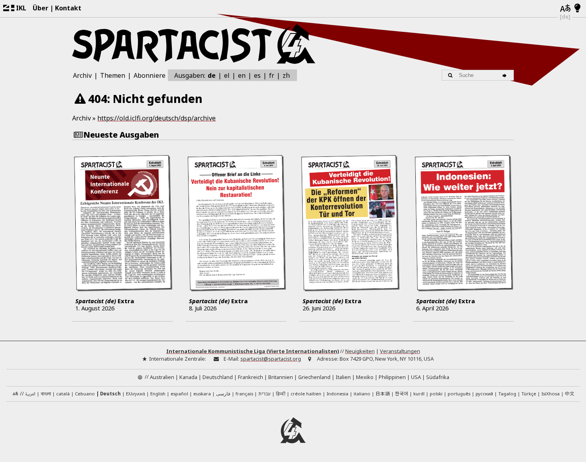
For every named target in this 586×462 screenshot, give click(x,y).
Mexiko (365, 377)
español (179, 394)
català (63, 394)
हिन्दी (280, 394)
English (157, 394)
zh (286, 75)
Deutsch (110, 394)
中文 (569, 393)
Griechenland (314, 377)
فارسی (223, 394)
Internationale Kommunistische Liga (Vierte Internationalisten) (252, 351)
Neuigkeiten (360, 351)
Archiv (82, 75)
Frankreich (250, 377)
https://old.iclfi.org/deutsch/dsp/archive (156, 118)
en (242, 75)
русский (484, 394)
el (227, 75)
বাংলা (46, 394)
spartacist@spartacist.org (270, 358)
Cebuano (85, 394)
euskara (202, 394)
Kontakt (68, 8)
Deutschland (218, 377)
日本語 (383, 393)
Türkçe (528, 394)
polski (436, 394)
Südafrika (437, 377)
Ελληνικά (135, 394)
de (212, 75)
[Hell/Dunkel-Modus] (577, 8)
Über (40, 8)
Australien (162, 377)
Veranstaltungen (400, 351)
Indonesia (337, 394)
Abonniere (149, 75)
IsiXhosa (550, 394)
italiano (362, 394)
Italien (343, 377)
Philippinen (392, 377)
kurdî (419, 394)
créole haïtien (306, 394)
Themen (112, 75)
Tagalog (507, 394)
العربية (30, 394)
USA (416, 377)
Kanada (188, 377)
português (459, 394)
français (244, 394)
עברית (264, 394)
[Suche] (505, 75)
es (257, 75)
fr (271, 75)
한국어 (401, 393)
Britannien (280, 377)
